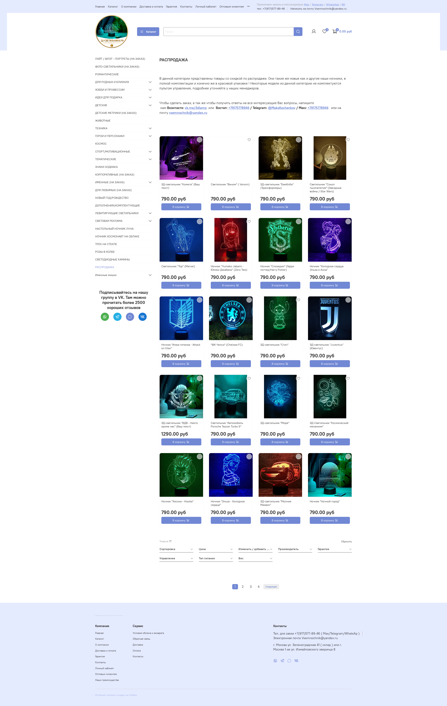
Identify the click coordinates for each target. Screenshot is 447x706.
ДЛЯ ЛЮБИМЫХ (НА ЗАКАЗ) (113, 190)
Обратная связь (141, 638)
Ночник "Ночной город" (325, 501)
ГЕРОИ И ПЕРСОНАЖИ (109, 136)
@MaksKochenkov (281, 108)
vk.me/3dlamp (196, 108)
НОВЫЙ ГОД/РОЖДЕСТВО (112, 197)
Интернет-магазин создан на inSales (116, 695)
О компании (128, 6)
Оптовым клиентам (231, 6)
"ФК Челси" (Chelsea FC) (227, 344)
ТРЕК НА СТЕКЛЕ (106, 244)
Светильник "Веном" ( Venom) (230, 184)
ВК (343, 4)
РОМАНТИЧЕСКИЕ (107, 74)
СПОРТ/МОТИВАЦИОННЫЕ (112, 151)
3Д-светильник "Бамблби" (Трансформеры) (277, 186)
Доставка (138, 644)
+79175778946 (238, 108)
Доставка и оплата (151, 6)
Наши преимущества (107, 680)
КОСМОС (101, 143)
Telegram (317, 4)
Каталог (113, 6)
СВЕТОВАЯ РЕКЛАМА (108, 221)
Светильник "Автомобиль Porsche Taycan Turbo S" (227, 424)
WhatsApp (332, 4)
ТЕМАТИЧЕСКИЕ (105, 159)
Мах (306, 4)
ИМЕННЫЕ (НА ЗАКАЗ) (109, 182)
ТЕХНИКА (101, 128)
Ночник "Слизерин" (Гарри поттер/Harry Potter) (277, 267)
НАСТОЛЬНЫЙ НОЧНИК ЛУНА (114, 228)
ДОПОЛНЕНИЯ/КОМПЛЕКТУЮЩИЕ (117, 205)
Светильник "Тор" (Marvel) (178, 266)
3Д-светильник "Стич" (274, 344)
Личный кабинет (205, 6)
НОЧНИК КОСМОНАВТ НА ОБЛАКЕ (117, 236)
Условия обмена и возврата (148, 633)
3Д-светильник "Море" (274, 423)
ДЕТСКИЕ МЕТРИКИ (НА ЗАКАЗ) (116, 113)
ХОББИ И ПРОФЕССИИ (109, 89)
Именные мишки (105, 275)
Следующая (271, 586)
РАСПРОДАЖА (104, 267)
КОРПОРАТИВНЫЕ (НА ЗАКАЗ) (114, 174)
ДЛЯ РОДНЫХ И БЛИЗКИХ (112, 82)
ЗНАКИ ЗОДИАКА (106, 167)
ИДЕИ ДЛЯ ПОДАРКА (108, 97)
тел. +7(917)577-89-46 (271, 8)
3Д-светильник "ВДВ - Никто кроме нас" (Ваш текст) (179, 424)
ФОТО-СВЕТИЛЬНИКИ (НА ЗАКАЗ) (117, 66)
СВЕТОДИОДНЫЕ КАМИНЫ (112, 259)
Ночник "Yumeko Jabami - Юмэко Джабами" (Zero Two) (229, 267)
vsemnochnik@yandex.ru (188, 113)
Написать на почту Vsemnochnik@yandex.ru (318, 8)
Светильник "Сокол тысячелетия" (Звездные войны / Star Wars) (326, 188)
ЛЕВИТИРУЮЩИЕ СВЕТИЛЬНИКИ (116, 213)
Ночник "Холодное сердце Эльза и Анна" (327, 267)
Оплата (137, 650)
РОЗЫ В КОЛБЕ (105, 251)
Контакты (186, 6)
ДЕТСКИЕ (101, 105)
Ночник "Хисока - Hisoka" (177, 501)
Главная (100, 6)
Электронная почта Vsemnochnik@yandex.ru (305, 638)
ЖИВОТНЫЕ (103, 120)
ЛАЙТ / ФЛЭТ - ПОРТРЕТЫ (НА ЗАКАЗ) (120, 58)
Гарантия (171, 6)
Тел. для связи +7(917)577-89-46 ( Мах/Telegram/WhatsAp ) (316, 633)
